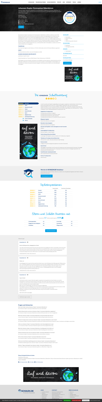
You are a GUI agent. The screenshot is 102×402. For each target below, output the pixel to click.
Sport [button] (26, 112)
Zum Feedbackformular (46, 176)
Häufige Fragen (73, 394)
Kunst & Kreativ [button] (28, 111)
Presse (71, 393)
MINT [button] (26, 105)
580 (55, 205)
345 (66, 194)
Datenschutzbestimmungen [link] (95, 400)
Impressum (44, 398)
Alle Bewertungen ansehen (24, 296)
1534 (55, 198)
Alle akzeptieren (67, 400)
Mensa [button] (26, 120)
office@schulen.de (55, 398)
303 (66, 198)
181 (66, 196)
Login (100, 2)
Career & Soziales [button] (28, 118)
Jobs (64, 2)
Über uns (72, 391)
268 (66, 203)
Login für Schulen (45, 391)
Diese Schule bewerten (51, 230)
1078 (55, 203)
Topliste (59, 2)
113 (66, 205)
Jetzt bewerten (67, 63)
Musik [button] (26, 109)
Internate (68, 2)
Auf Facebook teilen (23, 362)
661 (66, 202)
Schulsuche (31, 2)
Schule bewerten (51, 2)
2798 (55, 202)
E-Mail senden (22, 22)
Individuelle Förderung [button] (29, 116)
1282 (55, 192)
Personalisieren (86, 400)
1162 (55, 194)
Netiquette (44, 397)
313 (66, 190)
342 (66, 200)
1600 (55, 200)
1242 (55, 190)
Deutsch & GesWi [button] (28, 107)
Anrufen (21, 26)
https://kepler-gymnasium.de (28, 23)
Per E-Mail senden (39, 362)
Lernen (79, 2)
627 (55, 196)
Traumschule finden (41, 2)
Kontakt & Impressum (74, 395)
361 (66, 192)
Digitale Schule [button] (28, 114)
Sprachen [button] (27, 103)
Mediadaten (72, 397)
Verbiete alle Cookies (76, 400)
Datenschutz (44, 395)
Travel (74, 2)
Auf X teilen (31, 362)
